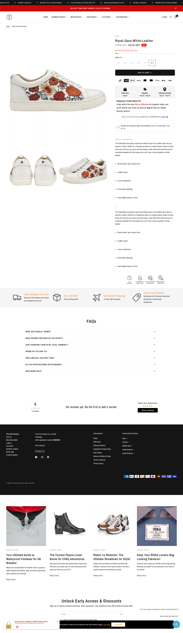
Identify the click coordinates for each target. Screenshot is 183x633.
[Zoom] (102, 40)
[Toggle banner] (175, 8)
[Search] (170, 17)
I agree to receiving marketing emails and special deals (79, 620)
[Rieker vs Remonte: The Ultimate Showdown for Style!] (113, 526)
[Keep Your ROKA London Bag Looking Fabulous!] (157, 526)
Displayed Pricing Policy (102, 449)
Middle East (126, 445)
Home (45, 17)
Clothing (106, 17)
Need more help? (34, 371)
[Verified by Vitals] (17, 627)
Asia (123, 438)
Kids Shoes (91, 17)
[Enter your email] (120, 614)
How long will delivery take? (40, 358)
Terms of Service (99, 460)
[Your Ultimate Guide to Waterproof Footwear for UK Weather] (26, 526)
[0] (175, 17)
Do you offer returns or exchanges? (44, 364)
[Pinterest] (50, 457)
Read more (11, 579)
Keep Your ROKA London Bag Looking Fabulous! (155, 557)
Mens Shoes (76, 17)
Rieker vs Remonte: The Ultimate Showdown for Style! (111, 557)
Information (98, 433)
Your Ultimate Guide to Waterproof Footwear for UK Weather (23, 559)
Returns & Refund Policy (102, 456)
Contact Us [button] (40, 451)
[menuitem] (45, 17)
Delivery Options (99, 445)
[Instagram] (44, 457)
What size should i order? (38, 331)
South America (127, 453)
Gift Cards (97, 441)
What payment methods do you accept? (44, 338)
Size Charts (97, 452)
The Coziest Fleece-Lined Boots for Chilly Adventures (67, 557)
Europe (125, 442)
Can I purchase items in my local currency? (47, 344)
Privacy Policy (98, 463)
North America (127, 449)
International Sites (130, 433)
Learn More (106, 624)
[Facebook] (38, 457)
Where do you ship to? (36, 351)
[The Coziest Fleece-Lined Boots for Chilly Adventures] (70, 526)
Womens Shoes (58, 17)
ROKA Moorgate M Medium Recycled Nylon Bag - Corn (30, 623)
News (95, 438)
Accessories (121, 17)
